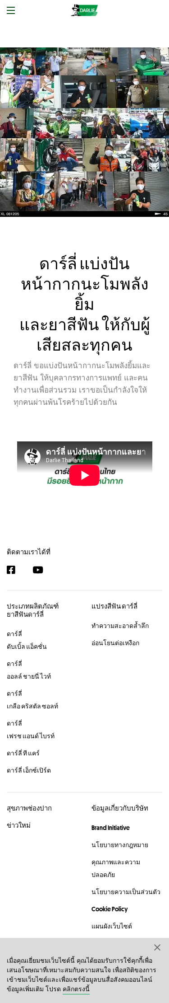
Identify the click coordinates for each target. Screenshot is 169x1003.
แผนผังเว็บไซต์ (111, 926)
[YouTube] (41, 570)
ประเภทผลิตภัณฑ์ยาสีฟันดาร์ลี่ (33, 610)
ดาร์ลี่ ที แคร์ (23, 753)
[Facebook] (15, 570)
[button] (157, 946)
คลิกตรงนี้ (76, 989)
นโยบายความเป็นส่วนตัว (125, 891)
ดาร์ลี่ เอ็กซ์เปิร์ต (29, 770)
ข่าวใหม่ (19, 825)
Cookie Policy (109, 909)
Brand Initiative (110, 827)
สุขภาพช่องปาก (29, 808)
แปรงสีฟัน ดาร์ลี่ (114, 606)
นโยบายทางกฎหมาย (119, 844)
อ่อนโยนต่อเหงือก (115, 643)
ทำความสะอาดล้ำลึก (120, 625)
